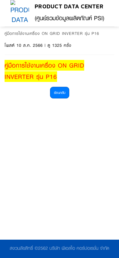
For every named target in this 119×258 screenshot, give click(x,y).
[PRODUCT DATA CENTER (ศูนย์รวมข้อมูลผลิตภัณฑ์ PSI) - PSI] (19, 13)
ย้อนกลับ (59, 92)
